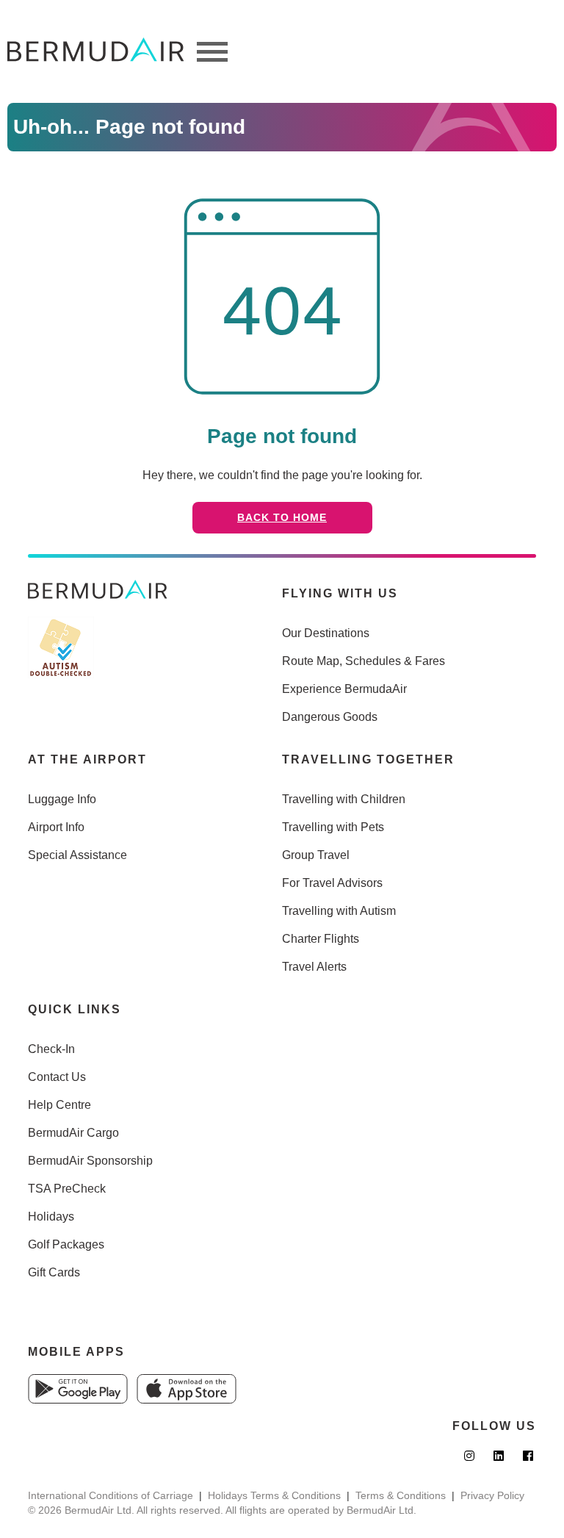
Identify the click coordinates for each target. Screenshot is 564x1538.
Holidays (51, 1216)
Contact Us (57, 1077)
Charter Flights (320, 938)
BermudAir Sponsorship (90, 1160)
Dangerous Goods (329, 717)
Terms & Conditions (400, 1495)
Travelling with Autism (339, 911)
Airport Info (56, 827)
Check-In (51, 1049)
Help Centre (59, 1105)
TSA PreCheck (67, 1188)
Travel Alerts (314, 966)
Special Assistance (77, 855)
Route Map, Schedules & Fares (363, 661)
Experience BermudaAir (344, 689)
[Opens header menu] (212, 51)
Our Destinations (325, 633)
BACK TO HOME (282, 517)
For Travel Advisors (332, 883)
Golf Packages (66, 1244)
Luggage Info (62, 799)
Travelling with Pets (333, 827)
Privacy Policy (492, 1495)
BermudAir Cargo (73, 1132)
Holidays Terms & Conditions (274, 1495)
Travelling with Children (343, 799)
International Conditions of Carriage (110, 1495)
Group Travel (316, 855)
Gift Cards (54, 1272)
